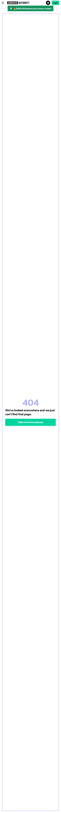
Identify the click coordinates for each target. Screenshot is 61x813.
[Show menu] (3, 3)
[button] (30, 3)
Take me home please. (31, 422)
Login (55, 3)
